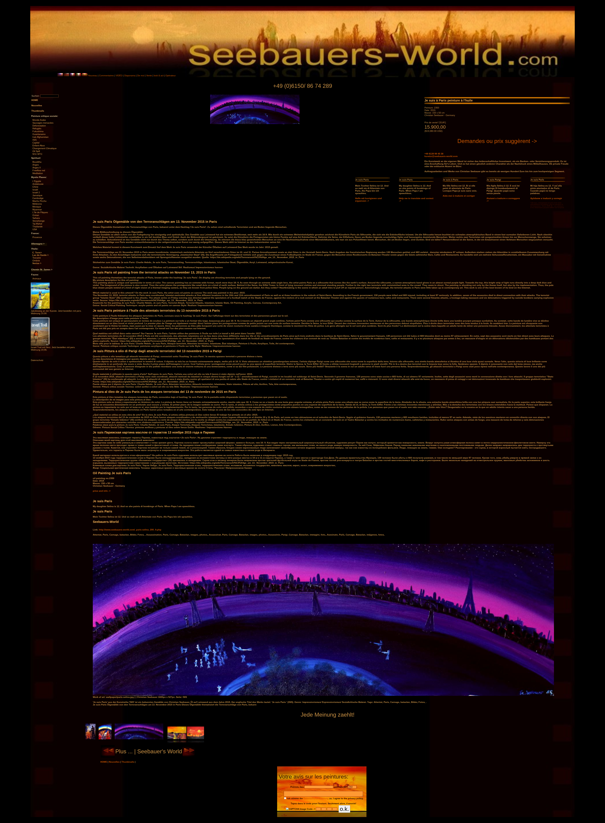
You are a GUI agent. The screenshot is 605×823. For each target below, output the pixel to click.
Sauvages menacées (42, 123)
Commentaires (106, 75)
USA (34, 229)
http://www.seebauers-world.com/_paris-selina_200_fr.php (130, 529)
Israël (35, 189)
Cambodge (37, 198)
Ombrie (36, 260)
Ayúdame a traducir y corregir (546, 198)
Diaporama (129, 75)
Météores (37, 204)
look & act (159, 75)
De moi (140, 75)
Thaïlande (37, 226)
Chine (35, 187)
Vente (149, 75)
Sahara (36, 218)
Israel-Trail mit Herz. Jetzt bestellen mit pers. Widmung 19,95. (53, 348)
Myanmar (37, 209)
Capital (35, 142)
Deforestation (39, 125)
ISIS (34, 140)
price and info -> (101, 491)
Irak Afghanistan (40, 137)
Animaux (36, 278)
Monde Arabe (39, 120)
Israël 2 (36, 192)
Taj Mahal (37, 223)
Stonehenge (38, 221)
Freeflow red (38, 170)
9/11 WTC (37, 154)
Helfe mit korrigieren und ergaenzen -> (368, 199)
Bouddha (36, 162)
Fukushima (37, 131)
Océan (35, 215)
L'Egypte (36, 181)
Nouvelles (114, 762)
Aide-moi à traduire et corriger (459, 196)
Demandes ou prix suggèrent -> (497, 141)
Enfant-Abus (38, 145)
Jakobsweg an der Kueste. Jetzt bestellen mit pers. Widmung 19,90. (56, 312)
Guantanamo (39, 134)
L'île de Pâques (40, 212)
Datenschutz (37, 360)
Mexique (36, 206)
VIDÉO (119, 75)
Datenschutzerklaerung (316, 798)
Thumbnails (128, 762)
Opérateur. (170, 75)
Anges (35, 164)
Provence (37, 237)
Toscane (36, 257)
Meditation (37, 173)
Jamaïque (37, 195)
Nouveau (92, 75)
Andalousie (37, 184)
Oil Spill (36, 151)
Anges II (36, 167)
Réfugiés (36, 128)
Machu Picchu (39, 201)
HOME (104, 762)
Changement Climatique (44, 148)
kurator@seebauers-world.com (441, 156)
